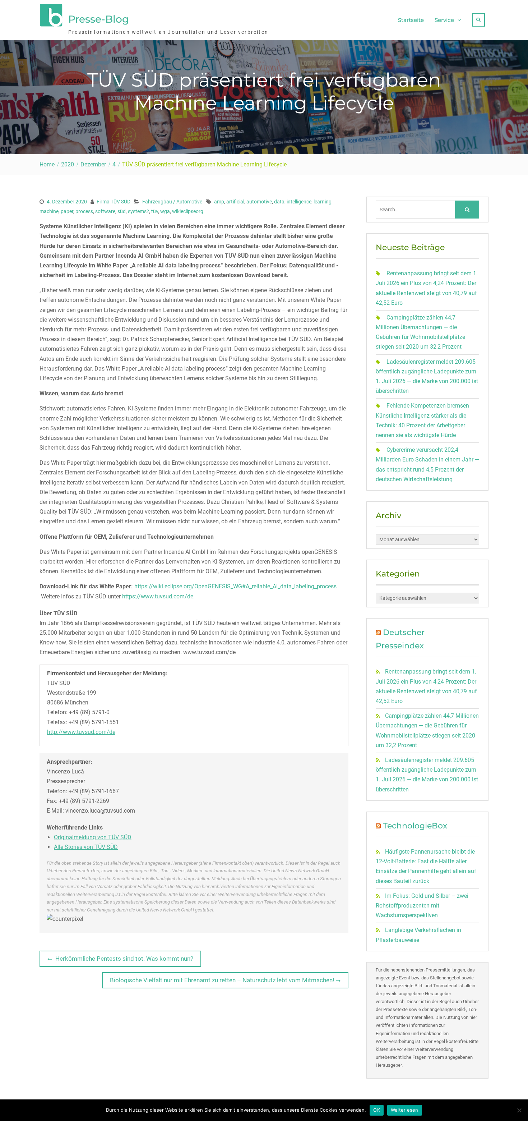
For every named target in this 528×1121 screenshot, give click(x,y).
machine (49, 211)
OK (376, 1110)
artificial (235, 202)
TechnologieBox (415, 826)
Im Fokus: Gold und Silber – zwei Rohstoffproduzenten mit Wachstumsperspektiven (422, 905)
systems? (138, 211)
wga (165, 211)
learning (323, 202)
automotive (259, 202)
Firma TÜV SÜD (113, 202)
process (84, 211)
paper (67, 211)
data (279, 202)
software (105, 211)
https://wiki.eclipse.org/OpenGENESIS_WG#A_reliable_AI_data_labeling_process (235, 586)
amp (219, 202)
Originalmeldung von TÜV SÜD (92, 837)
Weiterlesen (404, 1110)
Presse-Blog (98, 19)
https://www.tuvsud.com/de (157, 596)
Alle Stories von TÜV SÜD (86, 847)
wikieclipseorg (187, 211)
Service (444, 20)
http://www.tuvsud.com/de (81, 732)
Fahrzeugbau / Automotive (172, 202)
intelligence (299, 202)
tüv (154, 211)
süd (121, 211)
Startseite (411, 20)
